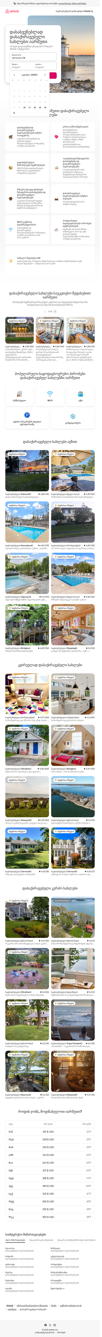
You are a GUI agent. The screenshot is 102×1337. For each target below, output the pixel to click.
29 (40, 107)
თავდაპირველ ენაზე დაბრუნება (72, 3)
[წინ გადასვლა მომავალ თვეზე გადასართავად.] (45, 75)
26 (24, 107)
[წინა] (45, 311)
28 (35, 107)
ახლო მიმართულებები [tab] (15, 1240)
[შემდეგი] (55, 311)
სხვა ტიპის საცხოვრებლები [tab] (41, 1240)
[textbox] (21, 67)
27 (30, 107)
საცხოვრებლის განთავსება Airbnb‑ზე (74, 11)
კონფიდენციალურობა (44, 1332)
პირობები (61, 1332)
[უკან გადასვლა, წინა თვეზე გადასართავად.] (14, 75)
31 (14, 113)
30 (45, 107)
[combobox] (33, 58)
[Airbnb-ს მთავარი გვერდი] (12, 11)
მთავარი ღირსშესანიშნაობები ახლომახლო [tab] (77, 1240)
